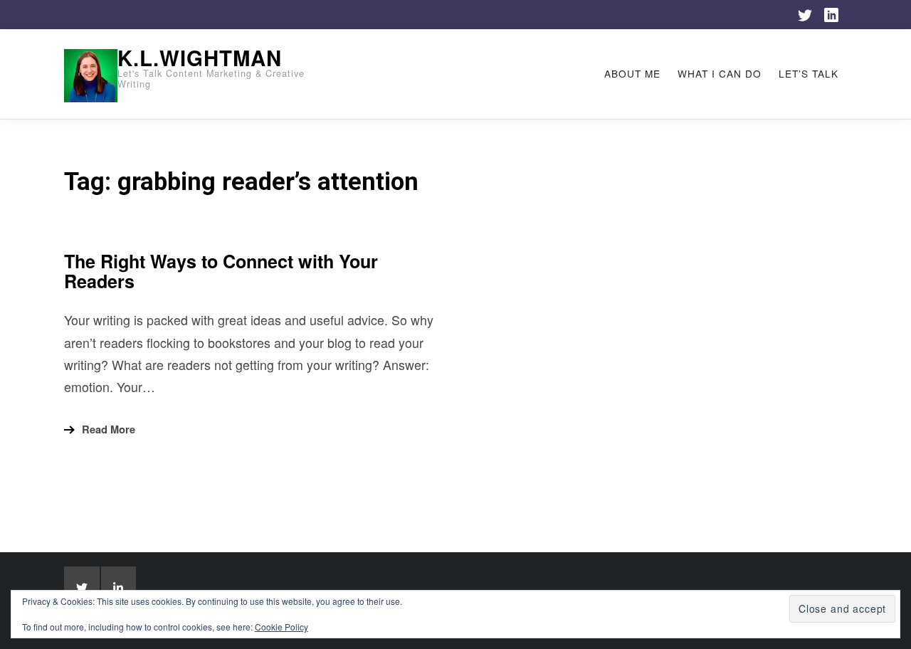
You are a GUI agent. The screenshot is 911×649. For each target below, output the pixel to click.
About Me (632, 73)
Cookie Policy (281, 627)
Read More (108, 429)
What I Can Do (720, 73)
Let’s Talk (808, 73)
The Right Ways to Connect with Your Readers (221, 271)
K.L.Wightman (199, 58)
